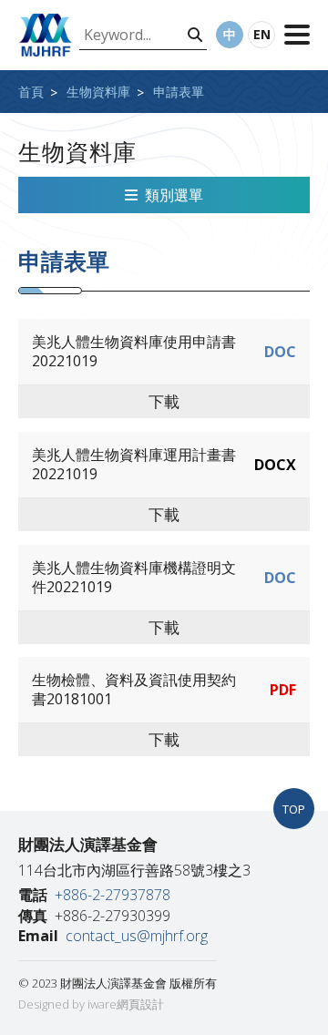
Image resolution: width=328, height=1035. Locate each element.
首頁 (31, 91)
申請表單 (178, 91)
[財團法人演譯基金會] (45, 35)
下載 (164, 401)
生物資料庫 (98, 91)
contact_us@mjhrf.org (137, 936)
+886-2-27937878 (112, 895)
